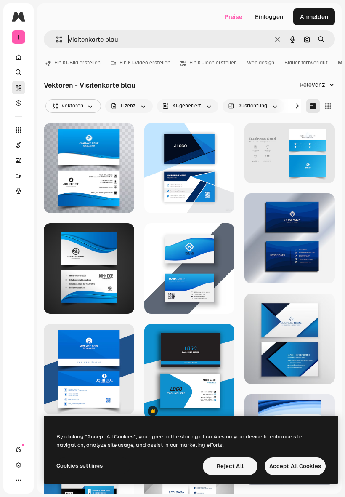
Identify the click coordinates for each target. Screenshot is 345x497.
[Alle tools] (18, 130)
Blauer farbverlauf (306, 62)
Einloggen (269, 17)
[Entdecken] (18, 103)
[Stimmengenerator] (18, 191)
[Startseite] (18, 57)
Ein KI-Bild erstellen (77, 62)
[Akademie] (18, 465)
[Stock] (18, 87)
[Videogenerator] (18, 175)
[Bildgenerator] (18, 160)
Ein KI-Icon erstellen (213, 62)
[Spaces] (18, 145)
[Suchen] (18, 72)
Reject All (230, 466)
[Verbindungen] (18, 450)
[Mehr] (18, 480)
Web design (260, 62)
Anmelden (314, 17)
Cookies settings (79, 465)
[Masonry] (313, 106)
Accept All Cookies (295, 466)
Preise (233, 17)
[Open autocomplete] (55, 39)
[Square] (328, 106)
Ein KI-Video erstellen (144, 62)
